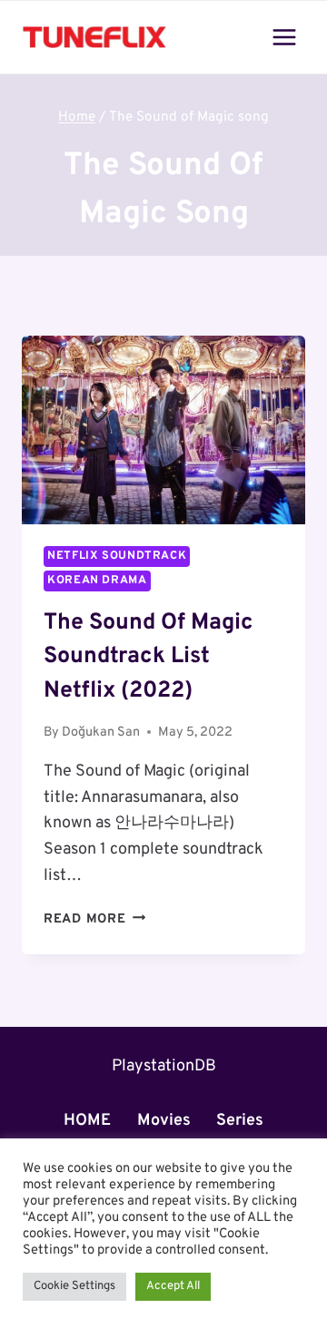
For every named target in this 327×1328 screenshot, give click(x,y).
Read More (94, 919)
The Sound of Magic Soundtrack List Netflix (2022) (148, 657)
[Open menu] (284, 36)
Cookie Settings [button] (74, 1286)
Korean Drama (97, 580)
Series (239, 1120)
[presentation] (163, 430)
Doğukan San (101, 732)
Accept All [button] (173, 1286)
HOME (87, 1120)
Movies (164, 1120)
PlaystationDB (164, 1066)
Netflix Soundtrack (116, 556)
